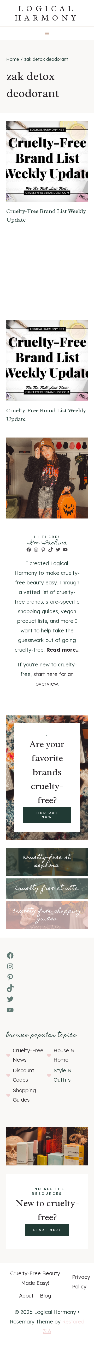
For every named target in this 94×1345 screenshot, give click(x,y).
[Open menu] (47, 33)
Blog (45, 1295)
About (26, 1295)
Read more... (63, 649)
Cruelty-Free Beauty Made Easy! (35, 1278)
